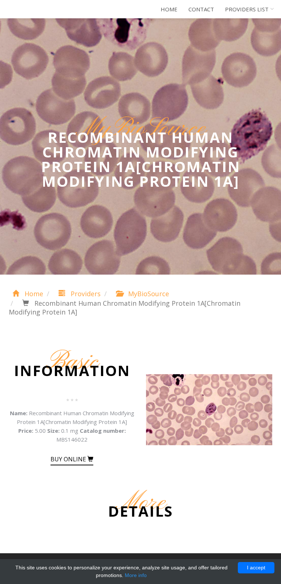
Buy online (68, 459)
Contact (201, 9)
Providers (85, 293)
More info (136, 575)
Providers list (247, 9)
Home (169, 9)
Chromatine (37, 9)
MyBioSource (147, 293)
